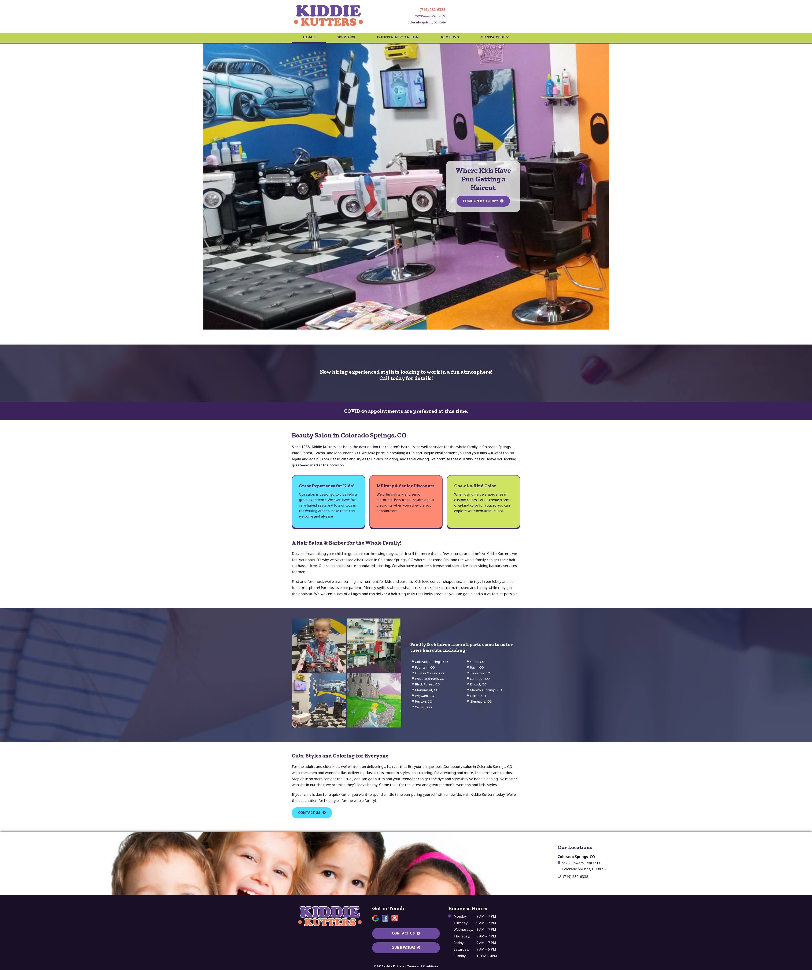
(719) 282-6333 (433, 9)
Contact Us (493, 37)
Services (346, 37)
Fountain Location (398, 37)
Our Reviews (403, 947)
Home (309, 37)
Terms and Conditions (422, 966)
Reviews (450, 37)
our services (469, 458)
